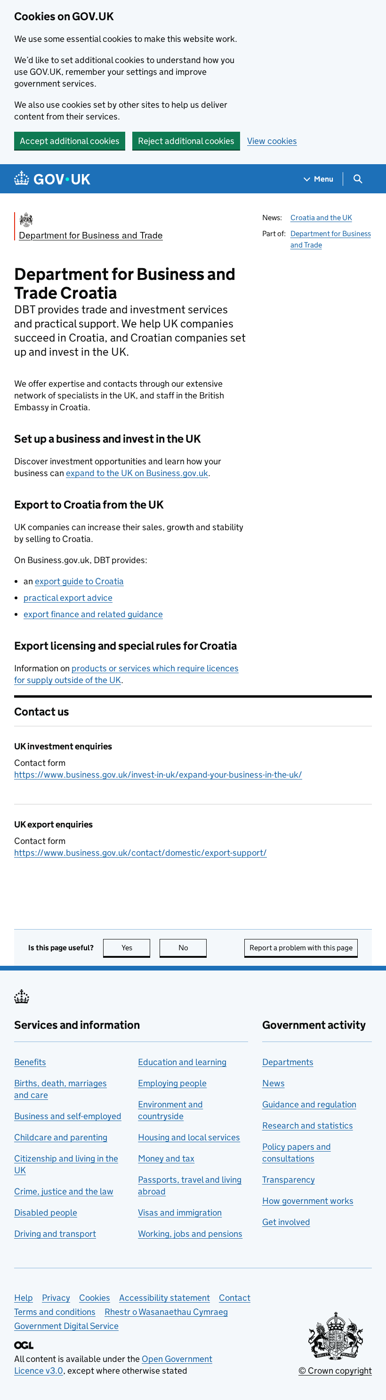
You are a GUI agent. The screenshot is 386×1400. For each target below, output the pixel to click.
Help (23, 1297)
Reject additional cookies (186, 140)
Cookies (94, 1297)
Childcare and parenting (60, 1137)
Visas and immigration (180, 1212)
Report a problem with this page (301, 947)
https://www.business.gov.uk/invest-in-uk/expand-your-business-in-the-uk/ (158, 774)
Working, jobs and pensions (190, 1233)
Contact (234, 1297)
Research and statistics (307, 1125)
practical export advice (68, 597)
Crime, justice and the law (63, 1191)
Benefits (30, 1062)
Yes (135, 947)
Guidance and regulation (309, 1104)
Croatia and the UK (321, 217)
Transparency (288, 1179)
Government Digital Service (66, 1325)
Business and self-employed (67, 1116)
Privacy (56, 1297)
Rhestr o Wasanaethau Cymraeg (166, 1311)
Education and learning (182, 1062)
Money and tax (166, 1158)
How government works (308, 1200)
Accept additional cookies (70, 140)
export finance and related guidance (93, 614)
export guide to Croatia (79, 581)
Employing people (172, 1083)
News (273, 1083)
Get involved (286, 1222)
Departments (288, 1062)
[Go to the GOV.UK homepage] (52, 179)
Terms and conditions (55, 1311)
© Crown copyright (335, 1370)
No (192, 947)
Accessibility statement (164, 1297)
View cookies (272, 140)
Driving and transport (55, 1233)
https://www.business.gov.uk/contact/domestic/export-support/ (140, 852)
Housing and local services (189, 1137)
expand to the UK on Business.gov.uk (137, 473)
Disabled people (45, 1212)
